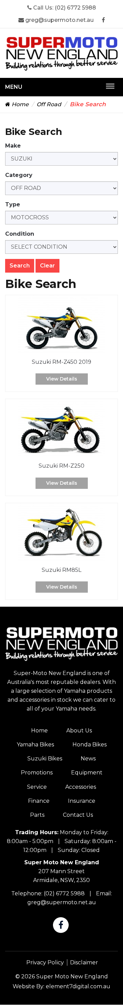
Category (18, 175)
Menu (13, 87)
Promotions (37, 772)
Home (19, 104)
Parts (37, 815)
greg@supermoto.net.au (59, 20)
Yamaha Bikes (35, 744)
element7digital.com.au (78, 986)
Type (12, 204)
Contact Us (78, 815)
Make (13, 145)
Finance (39, 801)
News (88, 758)
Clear (47, 265)
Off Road (49, 104)
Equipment (86, 772)
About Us (79, 730)
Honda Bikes (89, 744)
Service (37, 787)
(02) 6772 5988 (75, 7)
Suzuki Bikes (44, 758)
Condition (19, 234)
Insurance (81, 801)
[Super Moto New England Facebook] (103, 20)
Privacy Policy (45, 962)
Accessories (80, 787)
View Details (61, 379)
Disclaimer (84, 962)
